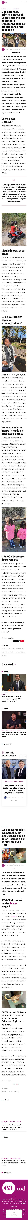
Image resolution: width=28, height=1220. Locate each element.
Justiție (15, 781)
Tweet (13, 868)
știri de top (16, 9)
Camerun (4, 648)
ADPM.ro (14, 917)
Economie (12, 693)
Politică (4, 694)
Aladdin (4, 1091)
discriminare (19, 648)
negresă (4, 655)
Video (19, 730)
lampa (13, 903)
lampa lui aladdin (13, 1091)
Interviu (4, 9)
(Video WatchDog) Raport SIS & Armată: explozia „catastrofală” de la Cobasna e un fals (14, 734)
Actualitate (5, 693)
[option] (14, 784)
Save (21, 805)
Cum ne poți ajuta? (8, 1199)
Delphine (11, 648)
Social (9, 9)
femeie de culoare (20, 652)
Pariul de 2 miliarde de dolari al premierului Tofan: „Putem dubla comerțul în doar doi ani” (11, 699)
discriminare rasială (7, 652)
